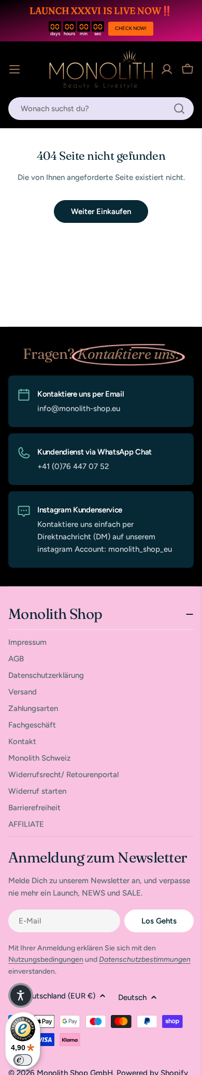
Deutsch (132, 997)
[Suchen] (179, 108)
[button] (20, 995)
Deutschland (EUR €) (59, 996)
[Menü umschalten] (14, 69)
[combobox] (101, 108)
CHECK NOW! (131, 28)
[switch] (22, 1060)
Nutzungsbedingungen (45, 959)
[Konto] (167, 69)
